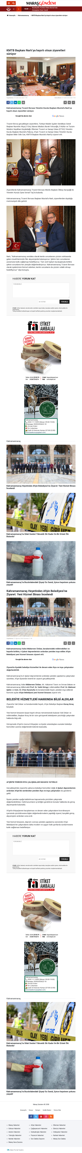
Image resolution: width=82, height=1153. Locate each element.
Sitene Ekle (57, 1110)
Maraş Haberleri (14, 1125)
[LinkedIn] (15, 102)
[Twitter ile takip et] (36, 1117)
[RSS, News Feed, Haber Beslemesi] (51, 1117)
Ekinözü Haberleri (59, 1129)
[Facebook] (8, 102)
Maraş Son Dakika (59, 1139)
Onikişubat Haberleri (60, 1132)
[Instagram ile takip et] (46, 1117)
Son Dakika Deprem (37, 1139)
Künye (31, 1110)
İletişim (37, 1110)
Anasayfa (12, 15)
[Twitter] (11, 102)
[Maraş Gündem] (40, 3)
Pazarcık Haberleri (37, 1135)
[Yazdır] (23, 102)
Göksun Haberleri (14, 1129)
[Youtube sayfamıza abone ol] (41, 1117)
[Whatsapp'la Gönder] (19, 102)
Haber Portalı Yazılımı (17, 1150)
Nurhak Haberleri (59, 1135)
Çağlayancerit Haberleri (39, 1129)
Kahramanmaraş (23, 15)
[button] (65, 102)
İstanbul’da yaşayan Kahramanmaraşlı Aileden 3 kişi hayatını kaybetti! (45, 9)
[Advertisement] (41, 34)
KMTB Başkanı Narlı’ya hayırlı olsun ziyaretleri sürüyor (50, 15)
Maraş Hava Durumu (15, 1142)
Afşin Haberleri (36, 1125)
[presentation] (13, 9)
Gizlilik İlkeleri (47, 1110)
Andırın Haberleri (14, 1132)
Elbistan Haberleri (59, 1125)
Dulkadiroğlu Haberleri (38, 1132)
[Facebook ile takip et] (31, 1117)
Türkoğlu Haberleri (14, 1135)
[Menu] (9, 3)
